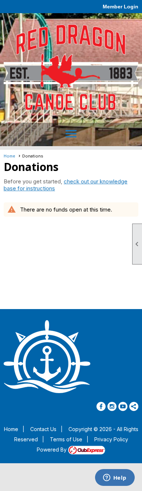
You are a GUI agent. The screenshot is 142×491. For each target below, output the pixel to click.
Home (9, 156)
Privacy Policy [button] (111, 439)
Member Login (120, 6)
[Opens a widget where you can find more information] (115, 478)
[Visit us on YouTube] (122, 406)
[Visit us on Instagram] (112, 406)
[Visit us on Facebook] (101, 406)
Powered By (52, 449)
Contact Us (43, 429)
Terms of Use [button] (66, 439)
